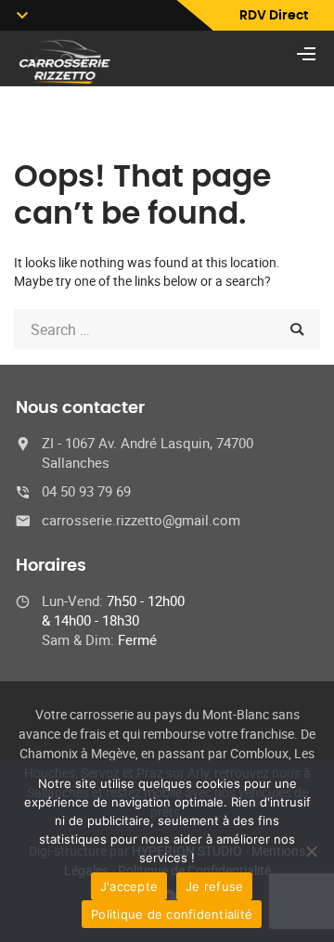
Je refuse (214, 886)
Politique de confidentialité (171, 914)
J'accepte (129, 886)
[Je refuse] (311, 851)
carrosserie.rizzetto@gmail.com (141, 519)
